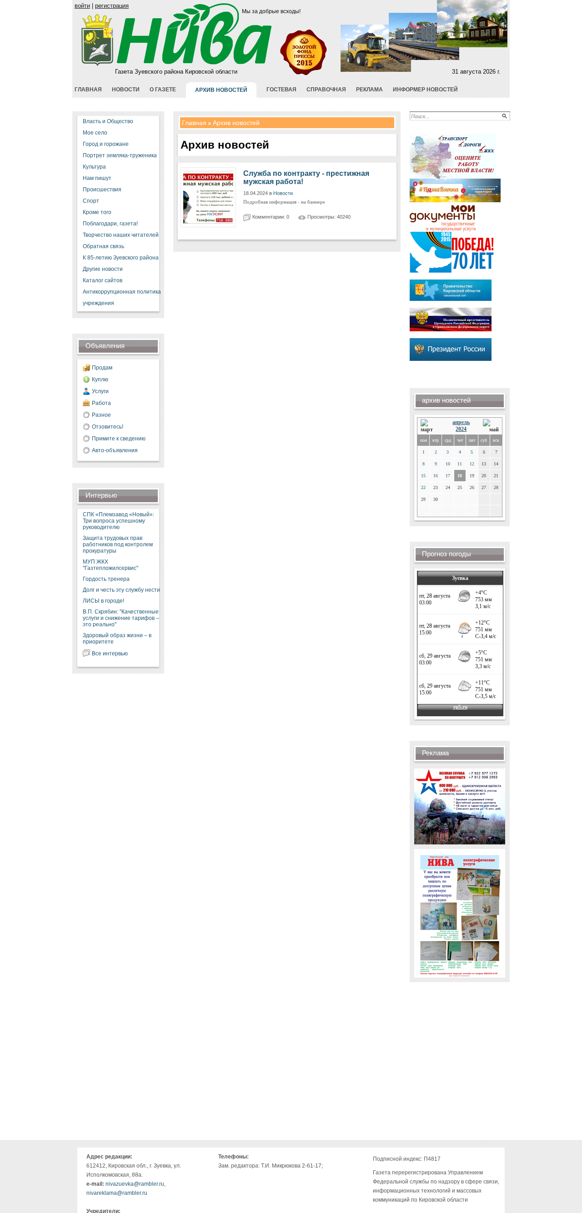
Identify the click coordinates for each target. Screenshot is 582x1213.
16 (435, 475)
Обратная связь (103, 246)
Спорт (91, 201)
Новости (283, 193)
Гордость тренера (106, 579)
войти (82, 5)
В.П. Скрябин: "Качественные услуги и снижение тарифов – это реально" (121, 618)
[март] (430, 426)
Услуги (100, 391)
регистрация (112, 5)
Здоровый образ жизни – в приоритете (117, 638)
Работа (101, 403)
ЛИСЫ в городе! (103, 601)
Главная (194, 122)
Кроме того (97, 212)
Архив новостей (236, 122)
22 (423, 487)
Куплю (100, 379)
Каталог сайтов (102, 280)
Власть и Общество (108, 121)
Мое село (95, 133)
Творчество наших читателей (121, 235)
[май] (491, 426)
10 (448, 463)
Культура (94, 167)
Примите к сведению (119, 438)
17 (448, 475)
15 (423, 475)
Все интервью (110, 653)
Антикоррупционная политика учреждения (122, 297)
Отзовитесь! (107, 427)
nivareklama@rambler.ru (116, 1193)
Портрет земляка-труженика (120, 155)
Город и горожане (106, 144)
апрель (461, 422)
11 (459, 463)
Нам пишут (97, 178)
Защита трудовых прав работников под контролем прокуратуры (118, 544)
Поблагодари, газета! (110, 223)
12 (472, 463)
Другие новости (103, 269)
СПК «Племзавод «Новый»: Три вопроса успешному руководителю (118, 520)
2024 (461, 429)
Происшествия (102, 189)
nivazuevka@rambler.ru (134, 1184)
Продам (102, 367)
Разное (101, 415)
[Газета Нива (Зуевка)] (97, 64)
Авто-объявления (115, 450)
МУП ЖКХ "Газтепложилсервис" (110, 565)
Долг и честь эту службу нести (121, 590)
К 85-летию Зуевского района (121, 258)
